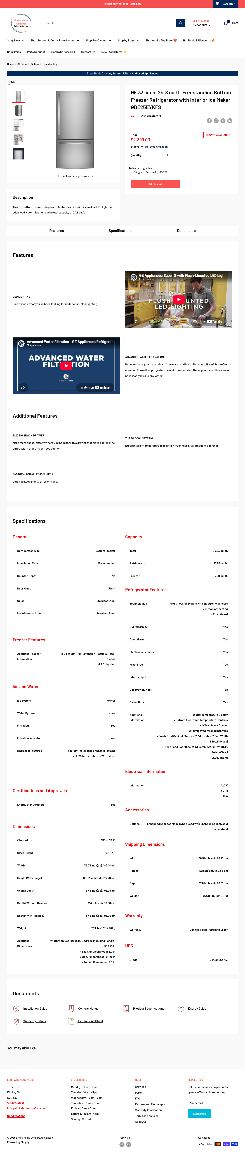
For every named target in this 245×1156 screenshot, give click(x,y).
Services (140, 1086)
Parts (138, 1092)
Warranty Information (148, 1110)
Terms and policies (147, 1115)
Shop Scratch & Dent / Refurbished (53, 40)
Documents (186, 230)
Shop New (13, 40)
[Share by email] (229, 120)
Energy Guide (196, 1008)
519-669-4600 (15, 1103)
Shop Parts (14, 51)
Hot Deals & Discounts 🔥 (199, 40)
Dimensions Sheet (90, 1021)
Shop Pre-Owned (96, 40)
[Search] (180, 23)
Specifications (120, 230)
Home (10, 64)
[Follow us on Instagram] (128, 1144)
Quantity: (136, 155)
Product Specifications (148, 1008)
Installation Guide (35, 1008)
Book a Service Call (63, 51)
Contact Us (88, 51)
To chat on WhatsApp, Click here (122, 3)
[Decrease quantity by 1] (148, 155)
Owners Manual (88, 1008)
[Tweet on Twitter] (222, 120)
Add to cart (155, 184)
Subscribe (199, 1113)
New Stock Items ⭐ (114, 51)
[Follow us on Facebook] (121, 1144)
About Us (141, 1121)
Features (56, 230)
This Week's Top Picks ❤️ (161, 40)
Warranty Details (34, 1021)
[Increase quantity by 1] (167, 155)
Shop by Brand (126, 40)
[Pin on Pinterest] (216, 120)
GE (132, 115)
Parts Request (36, 51)
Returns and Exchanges (150, 1104)
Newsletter (228, 3)
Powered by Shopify (18, 1142)
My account (200, 25)
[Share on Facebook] (209, 120)
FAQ (137, 1098)
